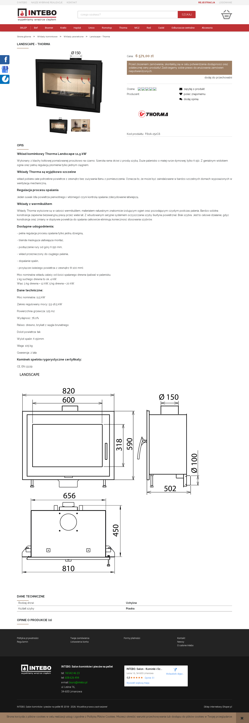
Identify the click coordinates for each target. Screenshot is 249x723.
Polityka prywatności (27, 638)
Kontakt (72, 2)
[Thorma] (153, 113)
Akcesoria (207, 27)
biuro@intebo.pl (78, 682)
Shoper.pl (227, 706)
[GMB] (4, 69)
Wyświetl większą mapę (138, 683)
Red (149, 27)
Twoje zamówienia (79, 638)
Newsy (180, 641)
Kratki (63, 27)
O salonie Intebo (185, 645)
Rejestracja (206, 2)
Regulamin (22, 641)
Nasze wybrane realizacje (47, 2)
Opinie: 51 (150, 678)
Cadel (161, 27)
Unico (91, 27)
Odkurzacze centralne (183, 27)
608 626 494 (72, 677)
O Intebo (22, 2)
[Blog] (5, 78)
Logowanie (225, 2)
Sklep (23, 27)
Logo (36, 669)
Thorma (123, 27)
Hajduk (77, 27)
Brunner (49, 27)
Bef (36, 27)
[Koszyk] (226, 14)
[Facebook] (5, 59)
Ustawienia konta (79, 641)
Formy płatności (132, 638)
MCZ (137, 27)
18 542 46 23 (72, 673)
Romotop (107, 27)
